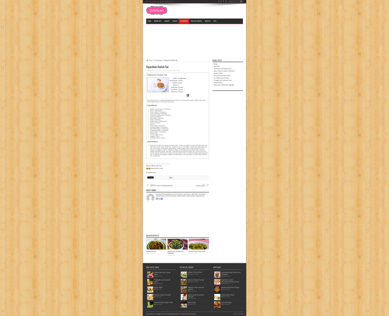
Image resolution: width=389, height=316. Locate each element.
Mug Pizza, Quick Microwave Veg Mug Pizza (230, 281)
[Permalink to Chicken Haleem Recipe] (184, 284)
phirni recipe (192, 302)
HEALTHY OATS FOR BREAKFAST (161, 185)
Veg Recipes (184, 21)
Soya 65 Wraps (226, 302)
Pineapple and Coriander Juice (223, 80)
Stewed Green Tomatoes (197, 251)
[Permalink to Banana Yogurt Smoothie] (150, 299)
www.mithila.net (150, 314)
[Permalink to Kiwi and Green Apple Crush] (150, 307)
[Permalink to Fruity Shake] (150, 292)
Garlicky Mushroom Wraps (230, 287)
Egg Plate (217, 66)
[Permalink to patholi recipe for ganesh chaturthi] (184, 299)
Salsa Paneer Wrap (227, 295)
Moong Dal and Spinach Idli (222, 75)
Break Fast (157, 21)
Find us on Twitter (180, 314)
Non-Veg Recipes (196, 21)
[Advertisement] (194, 42)
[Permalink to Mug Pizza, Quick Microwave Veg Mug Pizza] (217, 284)
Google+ (158, 314)
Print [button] (188, 96)
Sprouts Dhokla (218, 73)
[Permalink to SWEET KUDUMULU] (184, 277)
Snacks (167, 21)
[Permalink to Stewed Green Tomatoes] (199, 249)
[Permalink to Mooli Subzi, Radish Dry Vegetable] (177, 249)
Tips (214, 21)
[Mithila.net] (156, 13)
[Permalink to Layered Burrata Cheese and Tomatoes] (217, 277)
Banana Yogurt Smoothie (162, 295)
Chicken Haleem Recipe (196, 280)
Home (149, 21)
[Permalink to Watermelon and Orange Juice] (150, 277)
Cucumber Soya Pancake (221, 78)
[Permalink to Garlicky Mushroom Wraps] (217, 292)
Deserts (207, 21)
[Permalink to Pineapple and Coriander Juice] (150, 284)
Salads (175, 21)
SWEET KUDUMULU (195, 272)
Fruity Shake (158, 287)
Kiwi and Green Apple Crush (163, 302)
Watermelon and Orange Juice (222, 68)
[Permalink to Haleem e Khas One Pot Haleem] (184, 292)
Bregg (215, 64)
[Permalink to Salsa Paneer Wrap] (217, 299)
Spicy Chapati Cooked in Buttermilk (224, 71)
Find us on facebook (168, 314)
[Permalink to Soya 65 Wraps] (217, 307)
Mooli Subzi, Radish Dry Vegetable (224, 85)
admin (153, 70)
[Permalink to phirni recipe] (184, 307)
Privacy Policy (191, 314)
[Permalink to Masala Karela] (156, 249)
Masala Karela (151, 251)
